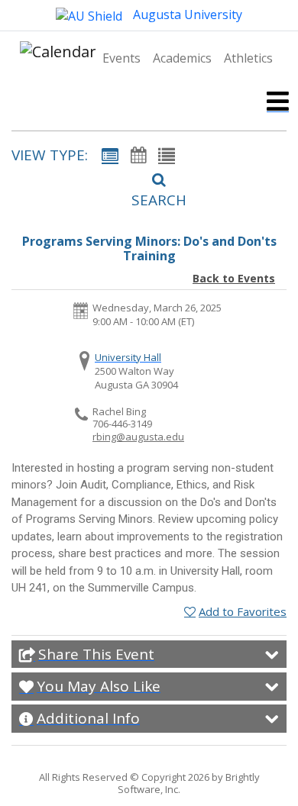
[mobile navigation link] (277, 101)
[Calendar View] (138, 154)
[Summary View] (110, 154)
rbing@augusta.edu (138, 436)
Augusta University (186, 14)
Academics (182, 58)
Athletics (248, 58)
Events (121, 58)
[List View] (166, 154)
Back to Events (234, 278)
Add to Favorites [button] (243, 611)
